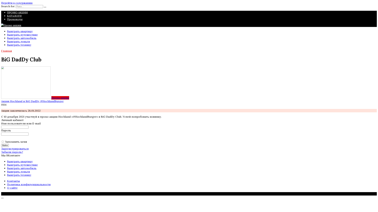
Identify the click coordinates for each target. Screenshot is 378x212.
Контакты (13, 181)
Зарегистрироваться (15, 148)
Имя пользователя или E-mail (21, 123)
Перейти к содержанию (17, 3)
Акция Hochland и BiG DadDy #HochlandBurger (32, 101)
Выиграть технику (19, 45)
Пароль (6, 130)
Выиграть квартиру (20, 31)
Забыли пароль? (12, 152)
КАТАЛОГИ (14, 16)
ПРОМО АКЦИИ (17, 12)
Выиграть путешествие (22, 34)
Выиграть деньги (18, 41)
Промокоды (15, 19)
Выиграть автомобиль (21, 38)
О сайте (12, 187)
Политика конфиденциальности (29, 184)
